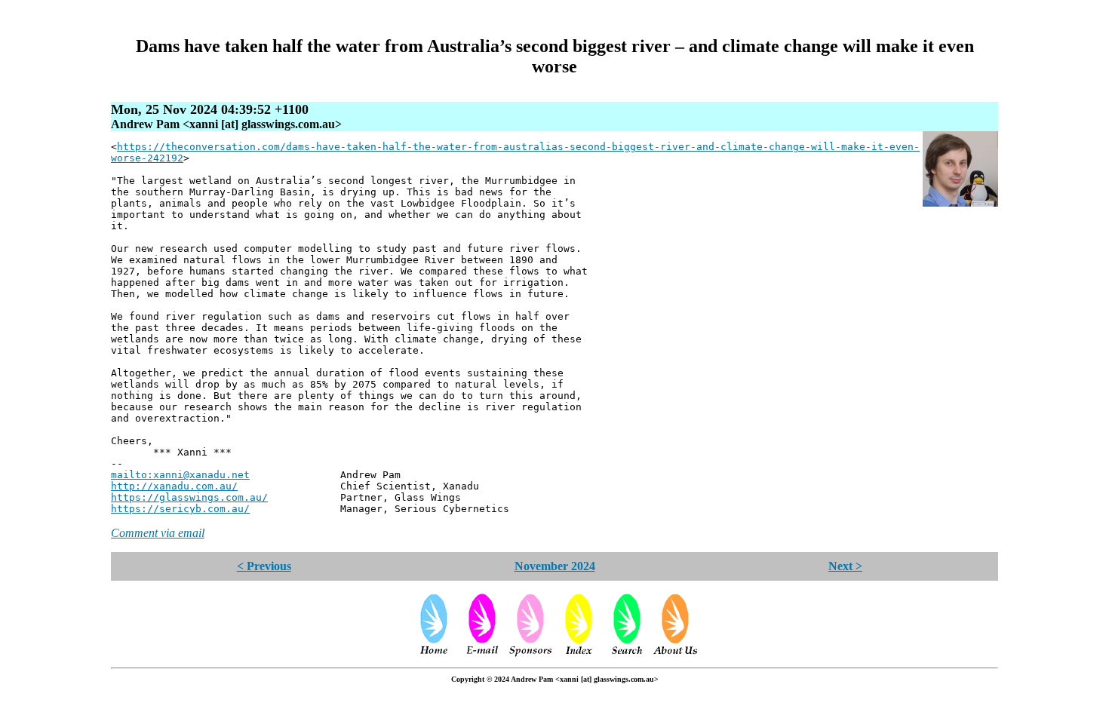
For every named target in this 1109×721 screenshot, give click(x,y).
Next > (845, 566)
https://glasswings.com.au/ (189, 497)
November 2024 (555, 566)
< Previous (264, 566)
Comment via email (157, 532)
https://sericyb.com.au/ (180, 508)
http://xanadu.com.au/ (174, 486)
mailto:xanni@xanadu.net (180, 474)
